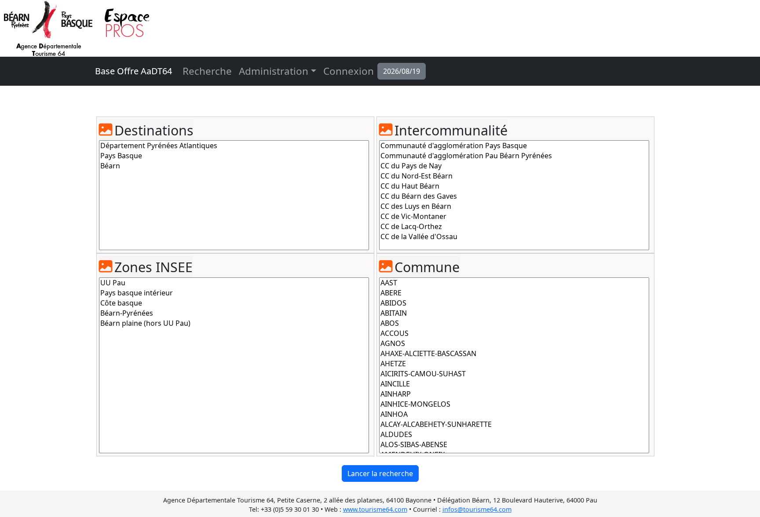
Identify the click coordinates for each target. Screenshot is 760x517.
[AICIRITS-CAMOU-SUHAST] (514, 374)
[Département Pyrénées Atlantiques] (234, 146)
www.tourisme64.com (375, 509)
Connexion (348, 71)
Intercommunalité (451, 130)
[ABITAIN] (514, 313)
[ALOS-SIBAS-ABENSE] (514, 445)
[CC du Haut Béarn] (514, 186)
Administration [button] (273, 71)
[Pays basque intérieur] (234, 293)
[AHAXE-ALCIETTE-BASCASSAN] (514, 354)
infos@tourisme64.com (477, 509)
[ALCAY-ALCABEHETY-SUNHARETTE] (514, 424)
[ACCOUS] (514, 333)
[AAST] (514, 283)
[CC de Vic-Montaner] (514, 216)
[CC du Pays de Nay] (514, 166)
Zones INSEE (153, 267)
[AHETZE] (514, 364)
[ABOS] (514, 323)
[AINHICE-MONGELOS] (514, 404)
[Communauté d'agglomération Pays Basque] (514, 146)
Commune (427, 267)
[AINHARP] (514, 394)
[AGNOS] (514, 344)
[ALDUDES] (514, 435)
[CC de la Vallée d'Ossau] (514, 237)
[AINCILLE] (514, 384)
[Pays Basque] (234, 156)
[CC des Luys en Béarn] (514, 206)
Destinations (154, 130)
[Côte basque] (234, 303)
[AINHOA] (514, 414)
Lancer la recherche (380, 473)
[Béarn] (234, 166)
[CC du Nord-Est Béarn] (514, 176)
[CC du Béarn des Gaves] (514, 196)
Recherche (207, 71)
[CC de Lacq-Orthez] (514, 227)
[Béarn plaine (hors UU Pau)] (234, 323)
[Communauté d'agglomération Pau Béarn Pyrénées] (514, 156)
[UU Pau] (234, 283)
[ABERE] (514, 293)
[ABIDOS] (514, 303)
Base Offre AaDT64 (133, 71)
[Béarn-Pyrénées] (234, 313)
